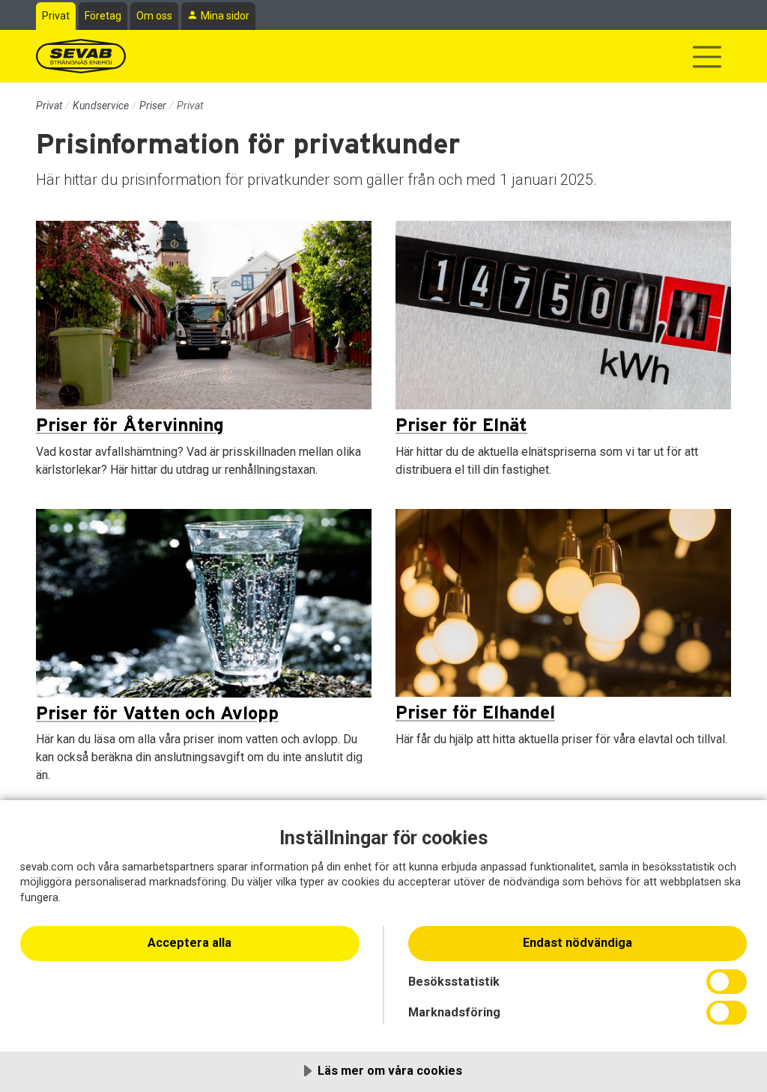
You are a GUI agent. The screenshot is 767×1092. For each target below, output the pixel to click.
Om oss (154, 16)
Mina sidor (225, 16)
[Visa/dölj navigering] (707, 57)
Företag (103, 16)
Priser (152, 106)
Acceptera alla (189, 943)
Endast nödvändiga (577, 943)
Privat (56, 16)
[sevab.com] (81, 56)
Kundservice (101, 106)
